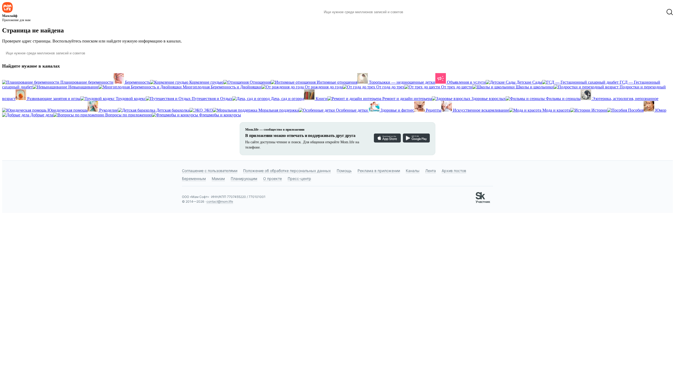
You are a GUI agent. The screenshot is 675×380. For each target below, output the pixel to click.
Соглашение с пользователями (209, 170)
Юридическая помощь (67, 110)
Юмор (660, 110)
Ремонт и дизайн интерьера (406, 98)
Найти (415, 12)
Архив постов (454, 170)
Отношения (260, 82)
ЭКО (208, 110)
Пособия (635, 110)
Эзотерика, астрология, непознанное (624, 98)
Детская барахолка (172, 110)
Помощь (344, 170)
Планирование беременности (86, 82)
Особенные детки (352, 110)
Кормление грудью (205, 82)
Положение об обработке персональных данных (287, 170)
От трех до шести (456, 87)
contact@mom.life (219, 201)
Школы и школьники (534, 87)
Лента (430, 170)
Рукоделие (108, 110)
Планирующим (244, 178)
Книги (321, 98)
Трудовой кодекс (130, 98)
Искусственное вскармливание (480, 110)
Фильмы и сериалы (563, 98)
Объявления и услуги (466, 82)
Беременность (137, 82)
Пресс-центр (299, 178)
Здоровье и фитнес (396, 110)
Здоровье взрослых (488, 98)
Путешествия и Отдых (211, 98)
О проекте (272, 178)
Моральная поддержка (278, 110)
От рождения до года (323, 87)
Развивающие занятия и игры (53, 98)
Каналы (413, 170)
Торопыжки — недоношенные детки (401, 82)
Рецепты (433, 110)
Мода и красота (555, 110)
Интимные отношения (336, 82)
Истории (598, 110)
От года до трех (389, 87)
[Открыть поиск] (670, 12)
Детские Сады (528, 82)
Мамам (218, 178)
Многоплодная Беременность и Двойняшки (222, 87)
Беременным (194, 178)
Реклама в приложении (379, 170)
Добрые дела (41, 115)
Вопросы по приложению (128, 115)
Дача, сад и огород (287, 98)
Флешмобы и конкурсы (219, 115)
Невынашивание (83, 87)
